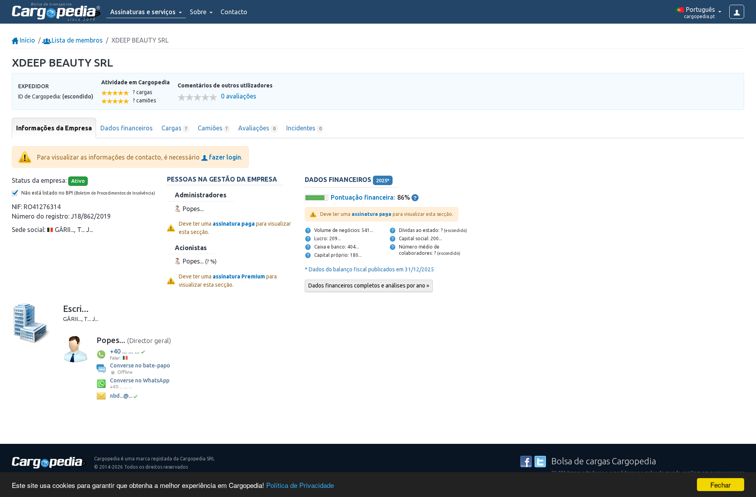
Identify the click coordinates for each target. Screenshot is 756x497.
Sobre (199, 11)
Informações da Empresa (54, 128)
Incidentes (304, 128)
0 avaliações (238, 96)
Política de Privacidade (300, 485)
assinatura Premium (239, 276)
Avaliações (257, 128)
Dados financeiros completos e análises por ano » (368, 285)
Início (26, 40)
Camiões (213, 128)
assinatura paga (234, 224)
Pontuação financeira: (363, 197)
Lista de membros (76, 40)
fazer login (224, 157)
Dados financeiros (126, 128)
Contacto (233, 11)
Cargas (174, 128)
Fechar (720, 485)
